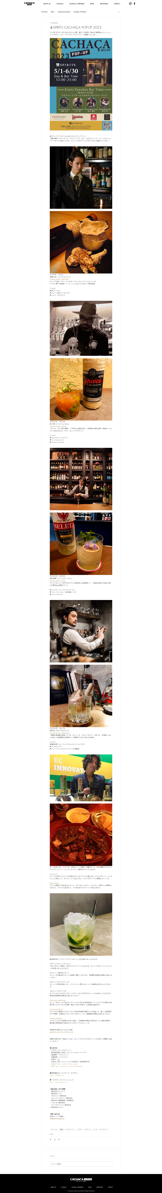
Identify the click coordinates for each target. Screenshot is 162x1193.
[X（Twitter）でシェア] (55, 1139)
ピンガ (95, 1129)
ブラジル (79, 1129)
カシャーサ (54, 1129)
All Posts (44, 12)
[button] (118, 11)
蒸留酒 (61, 1129)
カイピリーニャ (70, 1129)
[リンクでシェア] (59, 1139)
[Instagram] (130, 3)
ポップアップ (103, 1129)
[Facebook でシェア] (50, 1139)
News (52, 12)
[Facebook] (134, 3)
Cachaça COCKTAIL (80, 12)
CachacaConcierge (64, 12)
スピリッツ (88, 1129)
